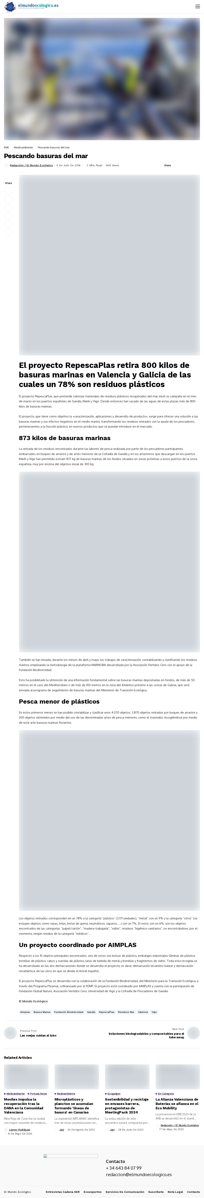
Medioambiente (23, 147)
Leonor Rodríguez (19, 1129)
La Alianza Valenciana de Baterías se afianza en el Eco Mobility (177, 1103)
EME (6, 147)
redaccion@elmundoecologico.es (139, 1174)
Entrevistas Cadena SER (63, 1191)
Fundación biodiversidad (68, 1012)
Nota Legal (175, 1191)
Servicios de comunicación (125, 1191)
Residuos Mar (126, 1012)
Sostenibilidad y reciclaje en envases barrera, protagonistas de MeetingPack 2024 (127, 1105)
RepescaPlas (106, 1012)
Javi (62, 1129)
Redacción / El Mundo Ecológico (31, 165)
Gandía (91, 1012)
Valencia (143, 1012)
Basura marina (42, 1012)
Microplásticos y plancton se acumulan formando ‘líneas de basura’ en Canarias (74, 1105)
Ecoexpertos (93, 1191)
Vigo (154, 1012)
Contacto (193, 1191)
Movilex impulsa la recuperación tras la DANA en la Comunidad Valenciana (23, 1105)
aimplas (25, 1012)
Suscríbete (156, 1191)
